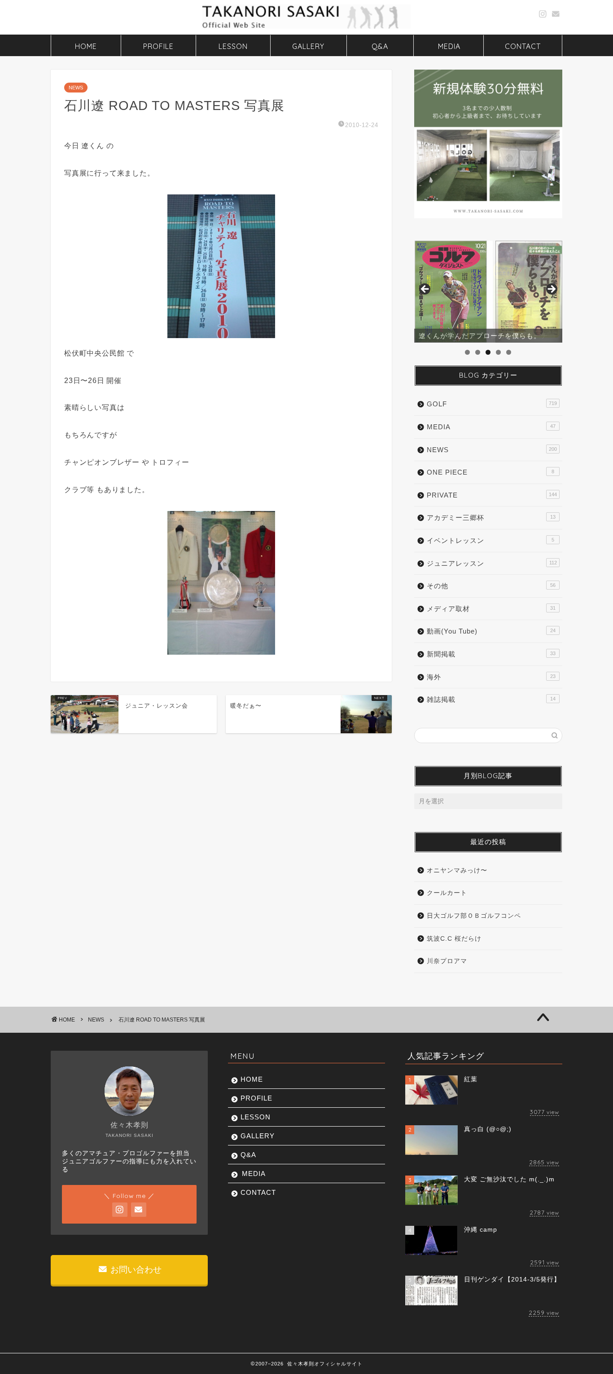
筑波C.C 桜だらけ (454, 938)
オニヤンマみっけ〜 (457, 870)
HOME (86, 46)
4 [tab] (498, 352)
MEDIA (449, 46)
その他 (491, 586)
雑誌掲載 (491, 699)
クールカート (447, 893)
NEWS (76, 87)
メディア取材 (491, 608)
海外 (491, 677)
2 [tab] (477, 352)
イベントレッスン (490, 540)
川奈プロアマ (447, 961)
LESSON (233, 46)
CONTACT (523, 46)
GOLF (492, 404)
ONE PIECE (490, 472)
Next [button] (551, 289)
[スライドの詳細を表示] (488, 292)
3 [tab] (488, 352)
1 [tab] (467, 352)
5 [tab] (508, 352)
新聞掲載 (491, 654)
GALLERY (308, 46)
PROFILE (158, 46)
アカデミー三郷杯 (491, 517)
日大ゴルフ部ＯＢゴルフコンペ (474, 915)
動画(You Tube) (491, 631)
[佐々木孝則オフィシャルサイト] (306, 27)
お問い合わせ (135, 1269)
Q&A (380, 46)
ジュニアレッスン (492, 563)
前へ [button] (425, 289)
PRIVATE (492, 495)
